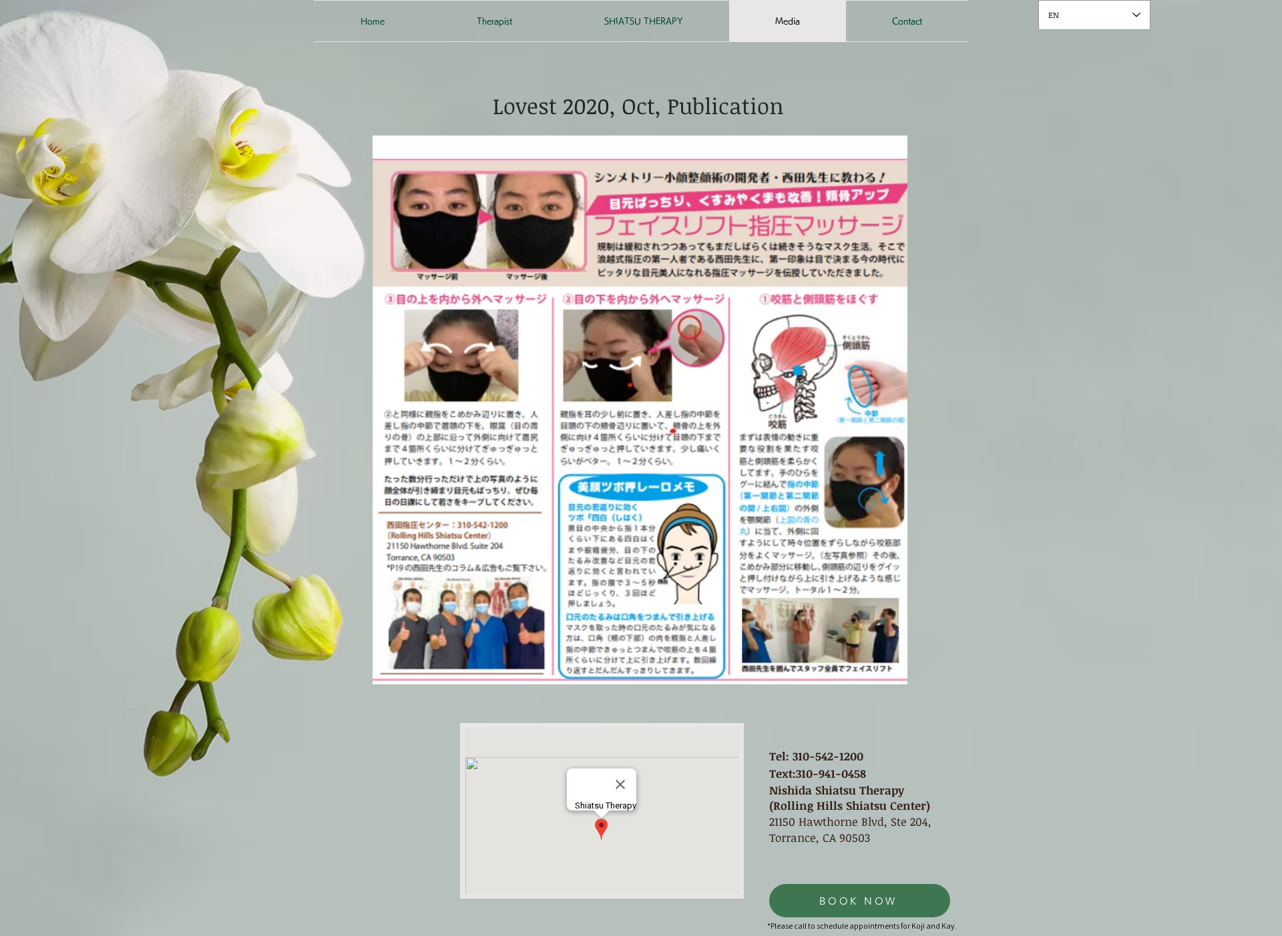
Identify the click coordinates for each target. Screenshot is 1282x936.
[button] (640, 410)
